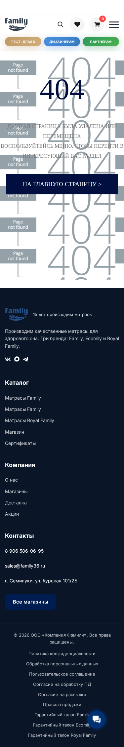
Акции (12, 514)
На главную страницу (62, 184)
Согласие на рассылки (62, 694)
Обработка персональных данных (62, 663)
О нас (11, 480)
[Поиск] (60, 24)
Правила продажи (62, 704)
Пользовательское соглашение (62, 674)
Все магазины (30, 602)
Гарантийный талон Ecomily (62, 724)
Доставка (16, 502)
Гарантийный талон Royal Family (62, 735)
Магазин (14, 432)
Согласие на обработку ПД (62, 684)
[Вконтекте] (8, 360)
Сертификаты (20, 443)
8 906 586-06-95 (24, 551)
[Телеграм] (25, 360)
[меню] (114, 24)
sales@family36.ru (25, 566)
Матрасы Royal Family (29, 420)
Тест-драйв (23, 42)
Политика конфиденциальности (62, 653)
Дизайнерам (62, 42)
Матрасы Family (23, 398)
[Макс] (17, 360)
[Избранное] (77, 24)
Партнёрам (101, 42)
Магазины (16, 491)
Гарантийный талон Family (62, 714)
